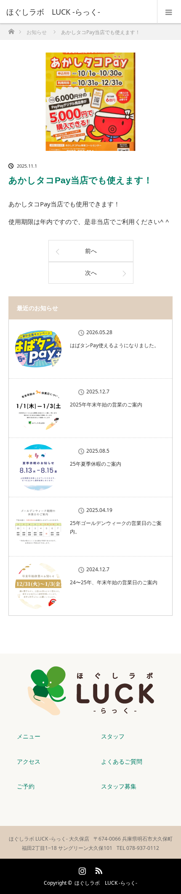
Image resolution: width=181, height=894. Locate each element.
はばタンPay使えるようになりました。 (114, 345)
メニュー (28, 736)
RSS (97, 869)
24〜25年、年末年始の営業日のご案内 (113, 582)
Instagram (81, 869)
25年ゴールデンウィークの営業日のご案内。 (116, 527)
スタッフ (113, 736)
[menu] (169, 12)
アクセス (28, 761)
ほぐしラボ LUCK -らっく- (106, 882)
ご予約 (26, 786)
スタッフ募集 (118, 786)
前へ (91, 251)
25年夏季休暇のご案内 (95, 463)
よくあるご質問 (121, 761)
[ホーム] (11, 29)
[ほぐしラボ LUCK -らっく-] (77, 12)
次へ (91, 273)
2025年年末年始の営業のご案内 (108, 404)
